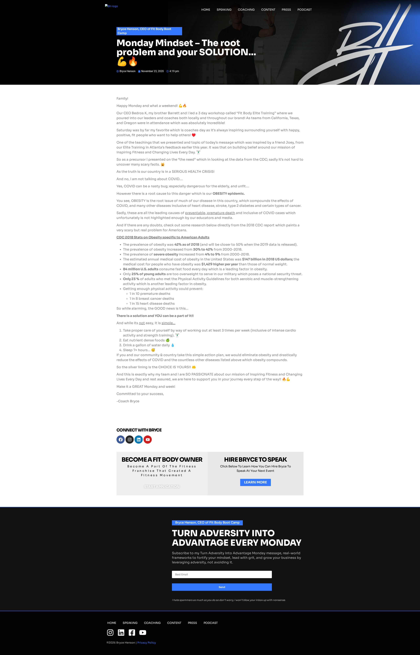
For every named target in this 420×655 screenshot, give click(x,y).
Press (286, 9)
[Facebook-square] (132, 632)
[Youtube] (148, 439)
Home (205, 9)
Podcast (304, 9)
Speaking (224, 9)
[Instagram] (130, 439)
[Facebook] (120, 439)
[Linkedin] (139, 439)
